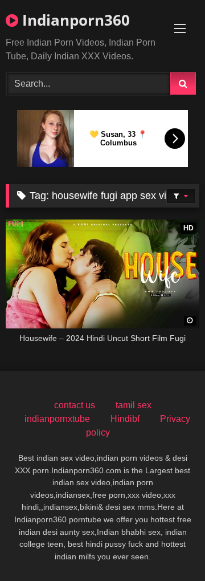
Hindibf (125, 419)
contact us (74, 405)
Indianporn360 (74, 20)
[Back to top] (169, 547)
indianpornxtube (57, 419)
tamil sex (133, 405)
